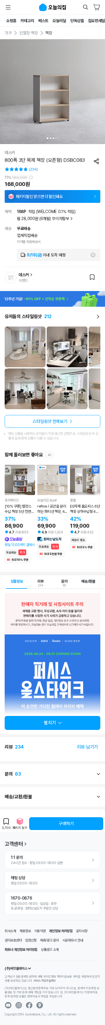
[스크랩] (29, 489)
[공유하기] (96, 160)
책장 (48, 33)
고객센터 (14, 844)
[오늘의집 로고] (52, 7)
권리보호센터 (13, 940)
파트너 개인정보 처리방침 (21, 950)
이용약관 (40, 931)
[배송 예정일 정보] (93, 255)
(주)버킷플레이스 (16, 969)
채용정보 (25, 931)
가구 (8, 33)
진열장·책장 (28, 33)
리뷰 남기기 (87, 747)
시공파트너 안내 (72, 940)
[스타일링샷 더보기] (98, 316)
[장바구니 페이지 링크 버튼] (97, 7)
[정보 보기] (31, 177)
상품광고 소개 (50, 950)
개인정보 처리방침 (60, 931)
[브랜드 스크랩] (92, 278)
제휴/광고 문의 (49, 940)
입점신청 (30, 940)
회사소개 (10, 931)
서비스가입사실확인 (44, 980)
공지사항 (82, 931)
